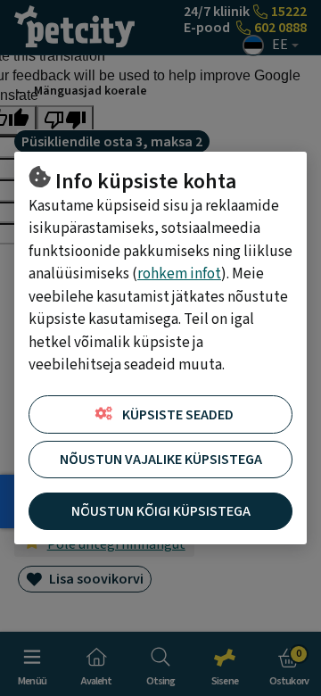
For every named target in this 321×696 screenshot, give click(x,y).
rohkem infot (179, 274)
